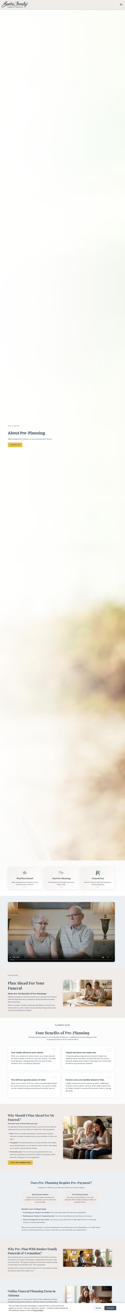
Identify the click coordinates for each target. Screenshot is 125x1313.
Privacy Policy (38, 1310)
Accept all (110, 1308)
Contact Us (15, 445)
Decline (98, 1308)
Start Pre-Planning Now (20, 1162)
